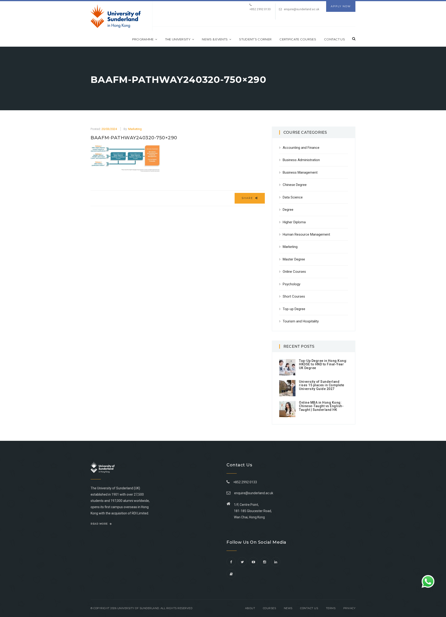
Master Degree (294, 259)
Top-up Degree (294, 309)
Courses (269, 608)
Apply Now (341, 6)
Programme (143, 39)
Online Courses (294, 272)
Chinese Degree (295, 185)
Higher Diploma (294, 222)
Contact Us (334, 39)
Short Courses (294, 296)
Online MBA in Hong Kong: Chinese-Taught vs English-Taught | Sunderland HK (321, 406)
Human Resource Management (306, 234)
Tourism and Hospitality (301, 321)
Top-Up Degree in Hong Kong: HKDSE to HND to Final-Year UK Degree (323, 364)
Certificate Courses (297, 39)
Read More (99, 523)
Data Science (293, 197)
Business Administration (301, 160)
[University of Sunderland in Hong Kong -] (116, 16)
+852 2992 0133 (244, 482)
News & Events (215, 39)
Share (248, 198)
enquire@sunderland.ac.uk (301, 9)
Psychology (291, 284)
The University (177, 39)
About (250, 608)
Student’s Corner (255, 39)
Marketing (135, 129)
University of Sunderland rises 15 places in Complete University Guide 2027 (321, 385)
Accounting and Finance (301, 148)
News (288, 608)
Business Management (300, 172)
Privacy (349, 608)
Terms (331, 608)
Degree (288, 210)
